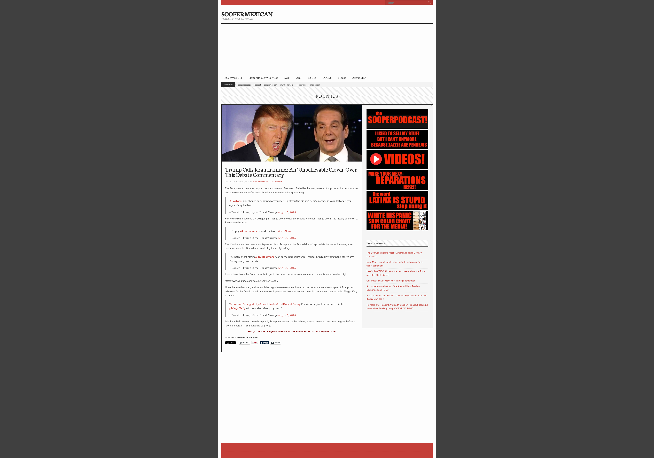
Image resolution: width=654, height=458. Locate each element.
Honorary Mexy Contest (263, 77)
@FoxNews (236, 201)
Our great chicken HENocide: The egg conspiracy (391, 280)
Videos (342, 77)
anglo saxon (315, 84)
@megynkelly (251, 304)
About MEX (359, 77)
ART (299, 77)
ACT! (287, 77)
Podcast (257, 84)
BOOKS (327, 77)
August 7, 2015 (287, 212)
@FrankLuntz (267, 304)
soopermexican (270, 84)
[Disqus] (291, 394)
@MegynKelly (237, 308)
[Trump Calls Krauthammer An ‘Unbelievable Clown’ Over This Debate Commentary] (292, 133)
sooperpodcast (244, 84)
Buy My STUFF (233, 77)
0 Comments (276, 181)
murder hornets (286, 84)
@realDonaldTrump (288, 304)
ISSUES (312, 77)
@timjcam (236, 304)
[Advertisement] (327, 50)
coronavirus (301, 84)
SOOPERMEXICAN (246, 13)
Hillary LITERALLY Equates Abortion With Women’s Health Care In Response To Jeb (291, 331)
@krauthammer (249, 231)
